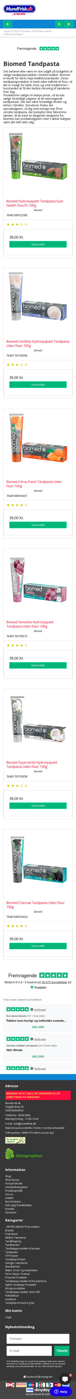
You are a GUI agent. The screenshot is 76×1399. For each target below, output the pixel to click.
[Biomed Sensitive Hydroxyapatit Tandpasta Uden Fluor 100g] (38, 583)
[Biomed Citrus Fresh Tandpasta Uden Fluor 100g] (38, 442)
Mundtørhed (12, 1266)
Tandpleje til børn (15, 1259)
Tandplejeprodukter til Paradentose (26, 1281)
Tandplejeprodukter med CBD (22, 1292)
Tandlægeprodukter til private (22, 1248)
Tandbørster (12, 1245)
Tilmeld (61, 1350)
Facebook (32, 1376)
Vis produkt (38, 244)
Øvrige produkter (15, 1288)
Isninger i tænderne (16, 1263)
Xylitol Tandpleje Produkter (20, 1284)
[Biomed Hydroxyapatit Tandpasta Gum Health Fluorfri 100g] (38, 162)
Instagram (46, 1376)
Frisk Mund (11, 1234)
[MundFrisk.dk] (19, 10)
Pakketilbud (12, 1295)
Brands (9, 1230)
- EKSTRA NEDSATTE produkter (22, 1226)
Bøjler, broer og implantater (21, 1270)
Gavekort (10, 1299)
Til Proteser (11, 1255)
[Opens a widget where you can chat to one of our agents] (61, 1392)
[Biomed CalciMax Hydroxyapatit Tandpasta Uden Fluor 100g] (38, 302)
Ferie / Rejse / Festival (17, 1274)
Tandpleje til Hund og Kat (19, 1303)
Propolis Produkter (16, 1277)
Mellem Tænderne (15, 1237)
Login (8, 1317)
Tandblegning (13, 1241)
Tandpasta (11, 1252)
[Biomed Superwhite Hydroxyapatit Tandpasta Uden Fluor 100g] (38, 723)
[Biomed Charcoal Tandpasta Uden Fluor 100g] (38, 863)
